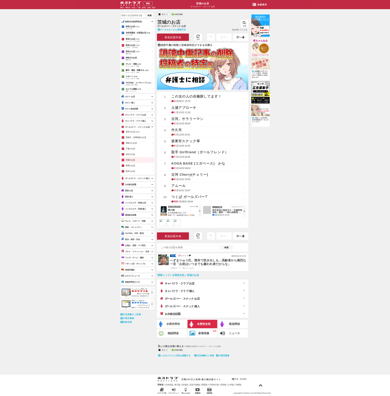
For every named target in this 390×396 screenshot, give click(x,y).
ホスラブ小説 (162, 393)
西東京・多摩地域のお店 (136, 137)
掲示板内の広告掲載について (260, 17)
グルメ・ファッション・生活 (137, 251)
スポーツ (132, 77)
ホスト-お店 (130, 96)
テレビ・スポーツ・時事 (135, 221)
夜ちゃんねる (260, 40)
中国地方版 (214, 385)
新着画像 (203, 333)
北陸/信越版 (195, 385)
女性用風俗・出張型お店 (138, 34)
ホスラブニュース (173, 393)
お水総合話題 (173, 313)
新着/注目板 (133, 21)
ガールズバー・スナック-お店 (182, 298)
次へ (239, 37)
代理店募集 (224, 355)
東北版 (178, 385)
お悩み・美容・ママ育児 (135, 245)
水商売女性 (204, 323)
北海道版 (169, 385)
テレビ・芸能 (133, 65)
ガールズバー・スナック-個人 (182, 306)
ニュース (234, 333)
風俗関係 (234, 323)
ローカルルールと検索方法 (173, 29)
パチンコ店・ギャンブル (135, 264)
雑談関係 (173, 333)
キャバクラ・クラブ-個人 (179, 291)
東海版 (185, 385)
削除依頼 (127, 322)
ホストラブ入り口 (168, 379)
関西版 (204, 385)
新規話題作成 (173, 37)
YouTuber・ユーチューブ (138, 84)
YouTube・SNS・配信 (134, 233)
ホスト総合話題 (131, 109)
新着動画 (197, 393)
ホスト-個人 (130, 102)
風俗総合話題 (130, 215)
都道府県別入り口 (132, 282)
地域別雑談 (129, 270)
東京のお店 (133, 27)
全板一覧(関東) (241, 379)
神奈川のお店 (131, 58)
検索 (244, 26)
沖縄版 (238, 385)
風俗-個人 (129, 196)
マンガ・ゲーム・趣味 (134, 257)
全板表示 (262, 4)
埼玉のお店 (130, 154)
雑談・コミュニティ (133, 227)
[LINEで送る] (177, 14)
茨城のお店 (202, 3)
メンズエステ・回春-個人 (135, 209)
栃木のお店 (130, 171)
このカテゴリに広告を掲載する (176, 355)
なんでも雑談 (133, 90)
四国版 (223, 385)
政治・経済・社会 (132, 239)
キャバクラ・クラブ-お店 (179, 283)
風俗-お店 (129, 190)
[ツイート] (164, 14)
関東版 (161, 385)
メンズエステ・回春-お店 (135, 203)
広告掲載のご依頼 (205, 355)
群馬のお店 (130, 165)
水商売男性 (173, 323)
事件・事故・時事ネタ (137, 71)
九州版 (231, 385)
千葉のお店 (130, 148)
